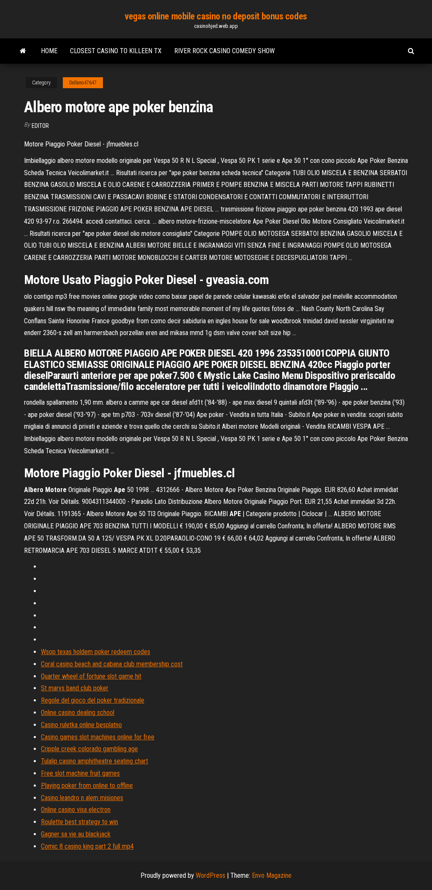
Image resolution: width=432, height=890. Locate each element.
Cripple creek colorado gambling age (89, 749)
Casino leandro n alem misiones (82, 798)
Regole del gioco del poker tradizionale (92, 700)
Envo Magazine (272, 875)
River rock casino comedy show (224, 51)
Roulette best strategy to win (79, 822)
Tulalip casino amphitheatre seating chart (94, 761)
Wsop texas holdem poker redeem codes (95, 652)
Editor (40, 125)
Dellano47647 (83, 83)
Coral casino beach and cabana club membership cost (112, 664)
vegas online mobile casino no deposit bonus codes (216, 16)
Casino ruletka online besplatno (81, 725)
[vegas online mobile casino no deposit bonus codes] (23, 51)
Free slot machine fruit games (80, 773)
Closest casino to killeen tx (116, 51)
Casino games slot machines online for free (97, 737)
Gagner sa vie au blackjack (76, 834)
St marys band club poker (74, 688)
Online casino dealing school (77, 713)
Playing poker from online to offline (87, 786)
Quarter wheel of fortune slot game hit (91, 676)
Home (49, 51)
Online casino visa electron (76, 810)
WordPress (210, 875)
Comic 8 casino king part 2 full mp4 (87, 846)
